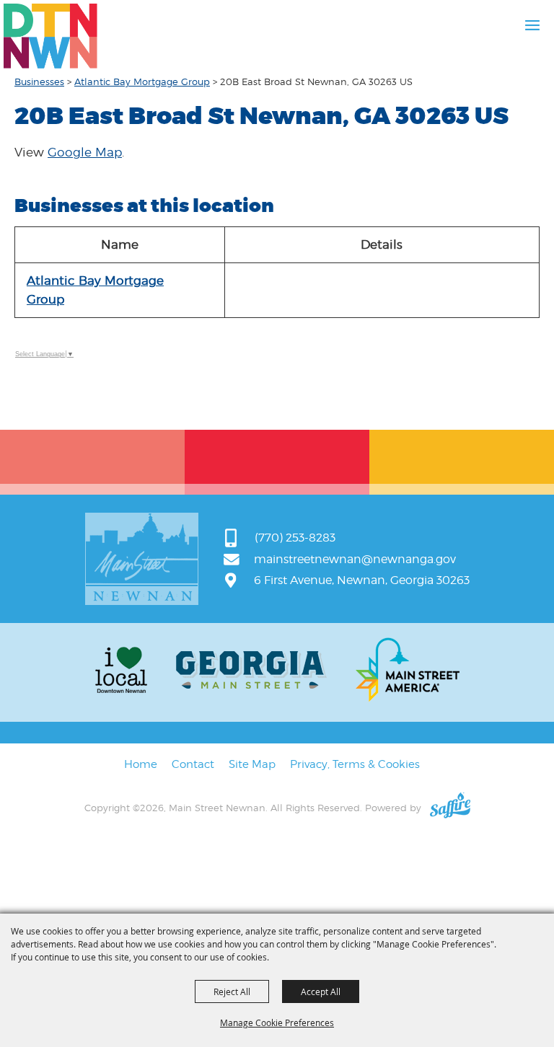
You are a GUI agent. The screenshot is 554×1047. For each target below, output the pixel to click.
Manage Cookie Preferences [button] (277, 1022)
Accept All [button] (320, 991)
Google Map (85, 152)
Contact (193, 764)
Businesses (39, 81)
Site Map (252, 764)
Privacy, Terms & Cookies (355, 764)
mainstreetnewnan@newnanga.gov (355, 559)
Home (140, 764)
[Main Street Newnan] (50, 36)
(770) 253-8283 (295, 537)
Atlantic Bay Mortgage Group (142, 81)
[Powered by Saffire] (450, 807)
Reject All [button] (232, 991)
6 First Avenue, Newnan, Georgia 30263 (362, 580)
